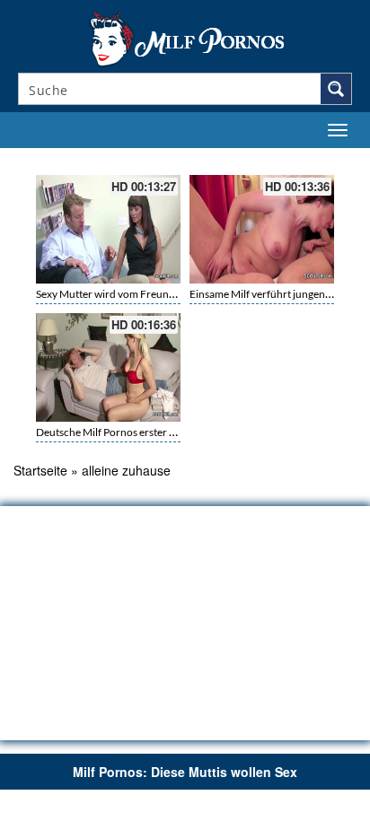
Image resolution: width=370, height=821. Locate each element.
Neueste (245, 159)
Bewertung (323, 159)
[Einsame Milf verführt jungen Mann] (261, 229)
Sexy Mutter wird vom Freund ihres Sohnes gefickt (152, 294)
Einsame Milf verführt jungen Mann (272, 294)
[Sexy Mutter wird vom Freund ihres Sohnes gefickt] (108, 229)
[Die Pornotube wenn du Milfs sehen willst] (185, 38)
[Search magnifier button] (336, 89)
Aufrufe (282, 159)
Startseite (40, 470)
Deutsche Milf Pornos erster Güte (114, 432)
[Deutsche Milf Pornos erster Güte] (108, 367)
